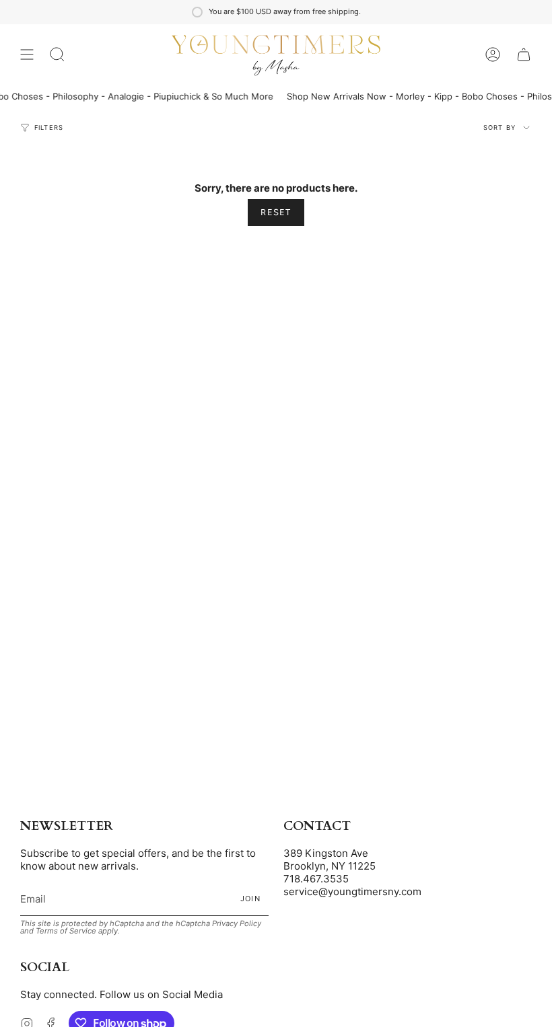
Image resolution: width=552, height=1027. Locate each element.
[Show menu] (26, 54)
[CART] (523, 54)
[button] (57, 54)
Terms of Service (66, 931)
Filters (48, 127)
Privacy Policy (236, 923)
